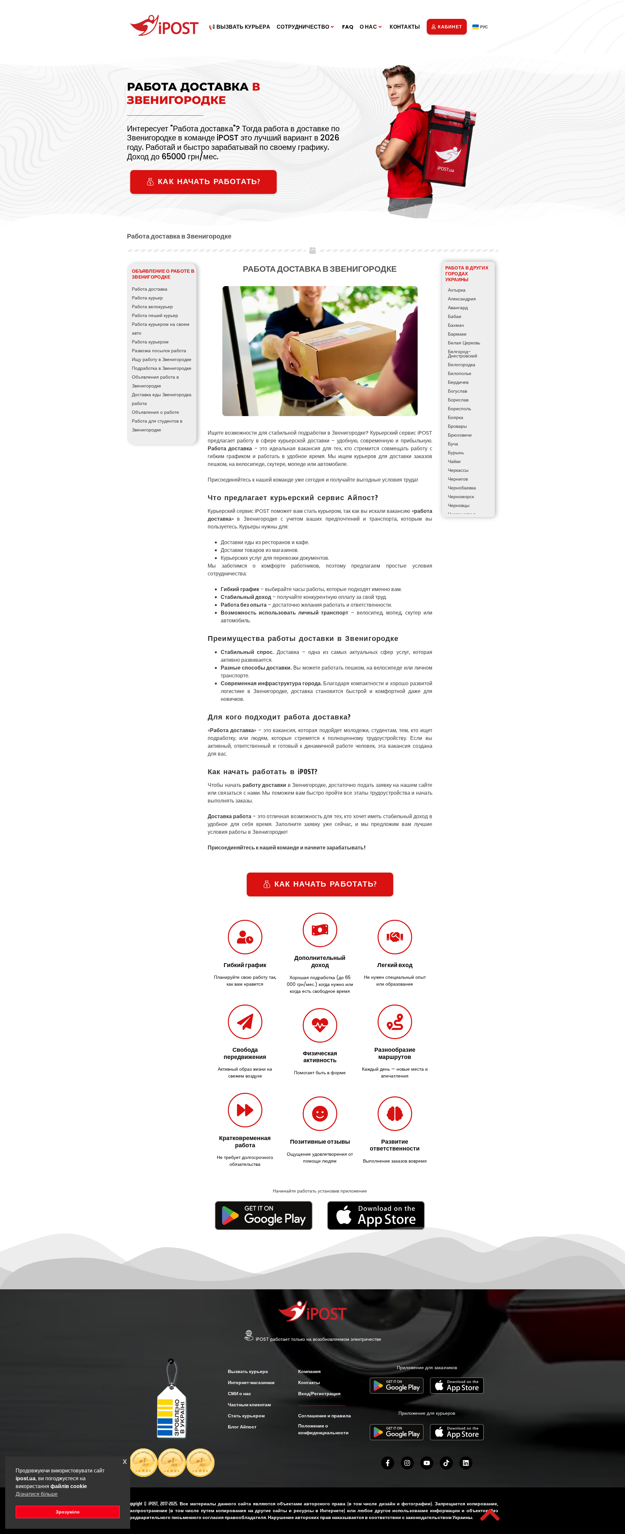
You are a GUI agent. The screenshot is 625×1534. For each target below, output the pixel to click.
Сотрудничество (303, 27)
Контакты (405, 27)
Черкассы (458, 470)
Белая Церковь (464, 343)
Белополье (459, 373)
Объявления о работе (155, 412)
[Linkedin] (465, 1462)
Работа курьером (150, 342)
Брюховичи (460, 435)
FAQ (348, 27)
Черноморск (461, 496)
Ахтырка (456, 290)
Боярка (455, 417)
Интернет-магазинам (251, 1382)
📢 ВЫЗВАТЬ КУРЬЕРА (239, 27)
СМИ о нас (239, 1393)
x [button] (125, 1461)
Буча (453, 444)
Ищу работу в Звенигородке (161, 359)
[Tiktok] (446, 1462)
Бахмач (456, 325)
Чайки (454, 461)
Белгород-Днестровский (462, 353)
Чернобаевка (462, 488)
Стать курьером (246, 1415)
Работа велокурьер (152, 306)
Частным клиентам (249, 1404)
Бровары (457, 426)
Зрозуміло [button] (68, 1511)
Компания (309, 1371)
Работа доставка (149, 289)
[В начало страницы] (490, 1514)
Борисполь (459, 408)
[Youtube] (426, 1462)
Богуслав (457, 391)
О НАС (368, 27)
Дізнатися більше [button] (37, 1494)
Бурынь (456, 452)
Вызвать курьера (248, 1371)
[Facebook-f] (387, 1462)
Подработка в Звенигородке (161, 368)
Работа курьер (147, 298)
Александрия (462, 299)
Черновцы (458, 505)
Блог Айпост (242, 1426)
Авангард (458, 307)
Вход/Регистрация (319, 1393)
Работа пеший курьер (155, 315)
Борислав (458, 400)
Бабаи (454, 316)
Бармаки (457, 334)
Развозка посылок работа (159, 350)
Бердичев (458, 382)
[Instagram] (407, 1462)
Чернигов (458, 479)
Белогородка (461, 364)
